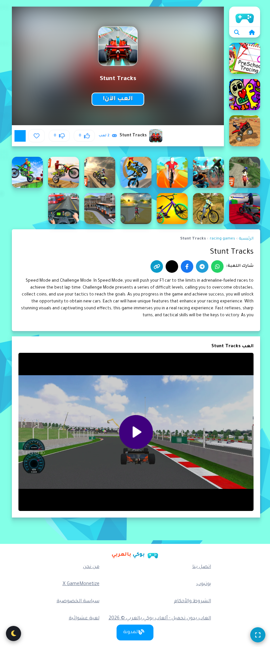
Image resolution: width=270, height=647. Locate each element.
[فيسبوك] (187, 266)
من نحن (91, 567)
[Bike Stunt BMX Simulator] (208, 172)
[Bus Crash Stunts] (99, 208)
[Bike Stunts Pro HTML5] (244, 208)
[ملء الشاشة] (257, 634)
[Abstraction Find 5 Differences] (244, 94)
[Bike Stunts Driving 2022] (27, 172)
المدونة (131, 632)
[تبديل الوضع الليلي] (13, 633)
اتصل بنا (201, 567)
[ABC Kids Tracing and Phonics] (244, 58)
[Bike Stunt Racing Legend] (136, 172)
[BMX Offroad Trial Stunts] (208, 208)
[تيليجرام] (202, 266)
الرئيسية (244, 16)
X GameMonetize (81, 584)
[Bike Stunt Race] (172, 172)
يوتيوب (203, 584)
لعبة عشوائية (84, 618)
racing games (222, 239)
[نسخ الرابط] (156, 266)
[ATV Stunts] (244, 130)
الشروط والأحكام (192, 601)
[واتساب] (217, 266)
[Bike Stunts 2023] (99, 172)
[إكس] (172, 266)
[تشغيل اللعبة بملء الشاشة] (20, 136)
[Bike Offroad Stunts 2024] (244, 172)
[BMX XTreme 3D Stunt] (136, 208)
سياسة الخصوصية (78, 601)
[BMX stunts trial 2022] (172, 208)
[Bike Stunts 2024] (63, 172)
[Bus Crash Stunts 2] (63, 208)
